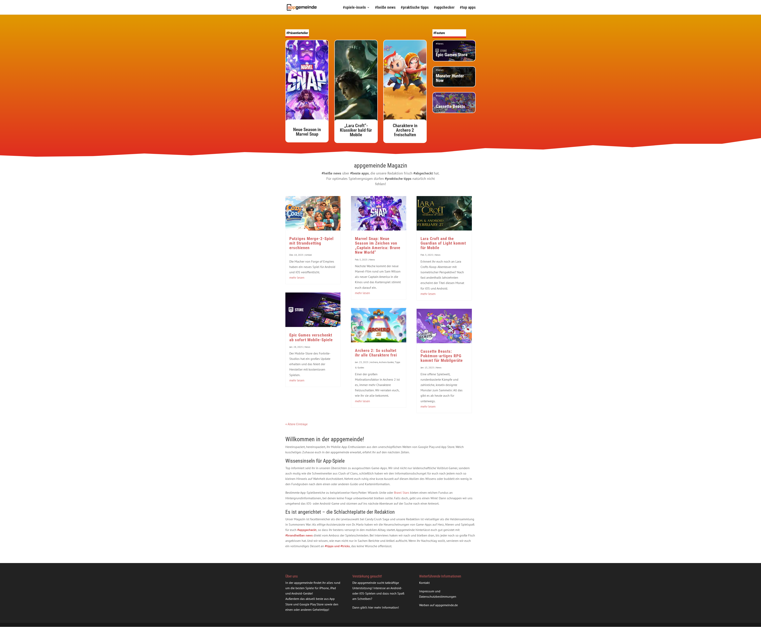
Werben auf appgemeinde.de (438, 605)
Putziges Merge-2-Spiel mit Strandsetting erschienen (311, 243)
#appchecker (444, 8)
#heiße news (385, 8)
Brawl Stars (401, 493)
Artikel (308, 254)
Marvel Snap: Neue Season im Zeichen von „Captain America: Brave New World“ (377, 245)
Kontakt (424, 583)
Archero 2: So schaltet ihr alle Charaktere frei (376, 352)
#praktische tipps (415, 8)
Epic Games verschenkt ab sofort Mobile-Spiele (311, 337)
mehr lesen (296, 277)
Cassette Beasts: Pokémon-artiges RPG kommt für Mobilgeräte (442, 356)
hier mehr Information (383, 607)
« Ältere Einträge (296, 424)
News (307, 346)
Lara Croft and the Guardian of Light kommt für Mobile (443, 243)
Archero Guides (386, 362)
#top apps (468, 8)
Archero (374, 362)
